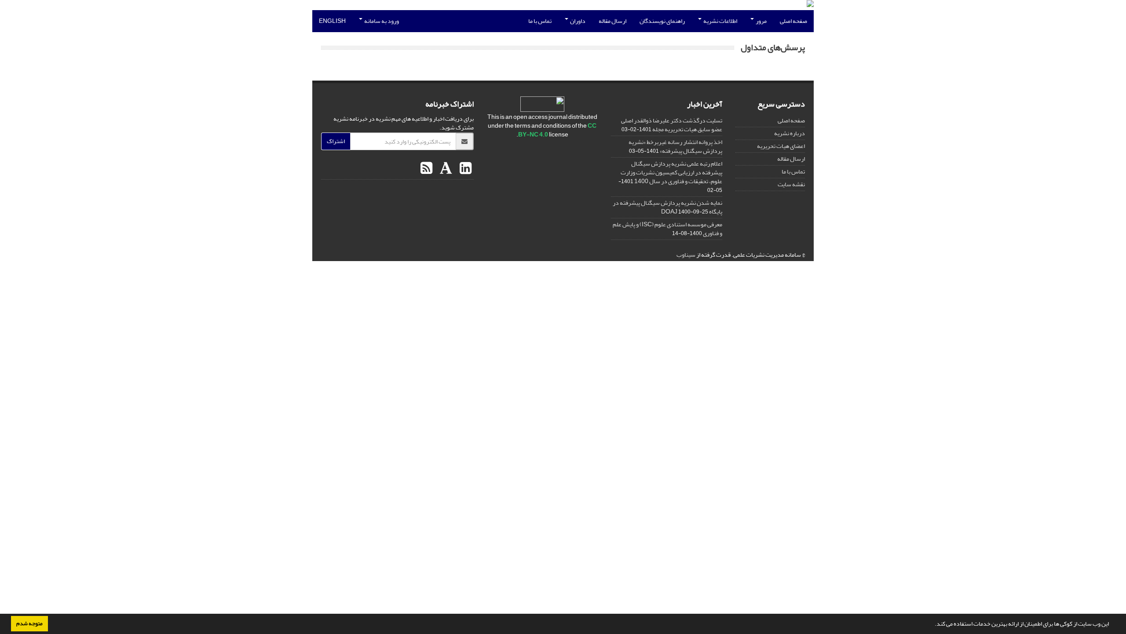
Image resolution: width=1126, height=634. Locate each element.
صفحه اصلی (793, 21)
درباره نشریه (789, 133)
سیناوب (685, 255)
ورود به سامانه (381, 21)
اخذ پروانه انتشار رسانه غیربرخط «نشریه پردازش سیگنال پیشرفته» (675, 146)
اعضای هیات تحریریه (781, 146)
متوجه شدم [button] (29, 623)
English (332, 21)
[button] (932, 624)
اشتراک (336, 141)
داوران (577, 21)
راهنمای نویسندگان (662, 21)
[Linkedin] (464, 168)
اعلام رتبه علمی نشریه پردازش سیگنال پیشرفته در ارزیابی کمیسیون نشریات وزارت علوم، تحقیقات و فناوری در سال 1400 (671, 172)
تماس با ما (540, 21)
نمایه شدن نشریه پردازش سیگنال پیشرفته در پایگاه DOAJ (667, 207)
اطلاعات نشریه (719, 21)
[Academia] (445, 168)
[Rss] (426, 168)
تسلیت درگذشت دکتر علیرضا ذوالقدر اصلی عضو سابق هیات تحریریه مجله (671, 124)
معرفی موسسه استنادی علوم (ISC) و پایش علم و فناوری (667, 228)
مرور (761, 21)
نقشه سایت (791, 184)
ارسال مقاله (612, 21)
